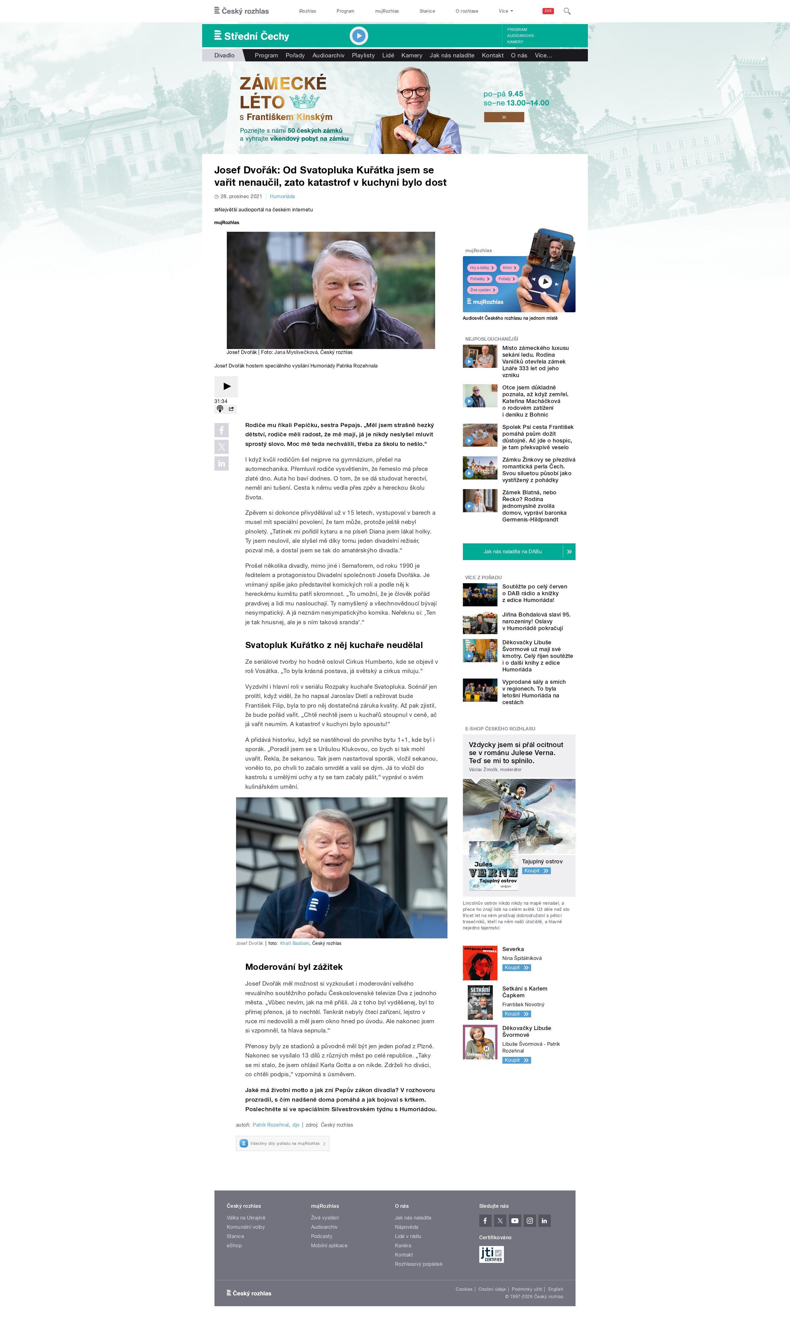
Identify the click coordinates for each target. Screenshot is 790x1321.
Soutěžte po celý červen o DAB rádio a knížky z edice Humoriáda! (534, 593)
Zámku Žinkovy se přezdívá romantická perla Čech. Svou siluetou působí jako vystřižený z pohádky (539, 469)
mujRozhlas (387, 11)
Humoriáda (282, 196)
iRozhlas (307, 11)
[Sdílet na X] (221, 447)
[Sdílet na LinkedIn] (221, 463)
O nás (519, 55)
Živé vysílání (480, 290)
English (555, 1289)
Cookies (464, 1289)
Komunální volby (246, 1227)
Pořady (295, 55)
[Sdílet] (231, 409)
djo (296, 1125)
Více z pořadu (483, 577)
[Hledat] (567, 11)
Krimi (507, 268)
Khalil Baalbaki (295, 943)
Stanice (427, 11)
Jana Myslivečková (296, 352)
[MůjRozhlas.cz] (226, 223)
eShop (234, 1245)
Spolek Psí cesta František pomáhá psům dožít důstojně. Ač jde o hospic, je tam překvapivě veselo (538, 437)
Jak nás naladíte (452, 55)
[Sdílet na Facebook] (221, 430)
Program (345, 11)
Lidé (388, 55)
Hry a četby (479, 268)
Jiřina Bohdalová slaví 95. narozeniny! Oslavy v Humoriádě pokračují (536, 621)
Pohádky (477, 279)
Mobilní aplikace (329, 1245)
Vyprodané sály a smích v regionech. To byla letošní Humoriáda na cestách (534, 692)
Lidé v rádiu (408, 1236)
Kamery (515, 42)
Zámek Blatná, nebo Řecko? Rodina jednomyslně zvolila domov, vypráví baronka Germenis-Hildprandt (534, 506)
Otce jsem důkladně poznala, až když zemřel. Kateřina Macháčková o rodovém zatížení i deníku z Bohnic (535, 401)
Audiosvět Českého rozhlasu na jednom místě (510, 318)
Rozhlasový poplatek (419, 1264)
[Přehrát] (226, 386)
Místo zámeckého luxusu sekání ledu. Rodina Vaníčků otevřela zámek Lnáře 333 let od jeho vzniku (535, 361)
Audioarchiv (520, 36)
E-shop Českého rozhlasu (500, 729)
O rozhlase (467, 11)
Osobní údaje (492, 1289)
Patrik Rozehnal (271, 1125)
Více (544, 55)
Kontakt (493, 55)
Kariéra (403, 1245)
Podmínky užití (527, 1289)
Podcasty (322, 1236)
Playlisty (363, 55)
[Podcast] (220, 409)
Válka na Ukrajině (246, 1218)
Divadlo (224, 55)
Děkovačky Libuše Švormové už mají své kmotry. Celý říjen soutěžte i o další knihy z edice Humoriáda (537, 656)
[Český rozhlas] (241, 11)
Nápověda (406, 1227)
